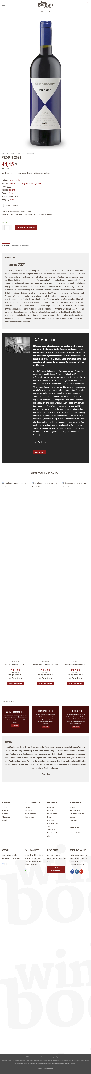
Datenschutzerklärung (47, 1057)
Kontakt (72, 807)
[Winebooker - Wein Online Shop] (45, 4)
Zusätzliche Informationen (20, 246)
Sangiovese (51, 820)
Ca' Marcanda (29, 153)
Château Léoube (30, 817)
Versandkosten (27, 173)
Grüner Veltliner (52, 814)
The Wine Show (75, 810)
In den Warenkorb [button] (45, 683)
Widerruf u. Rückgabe (77, 814)
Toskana (19, 153)
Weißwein (5, 810)
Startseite (5, 153)
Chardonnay (51, 807)
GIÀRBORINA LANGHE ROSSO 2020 (45, 664)
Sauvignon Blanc (52, 823)
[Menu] (3, 5)
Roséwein (5, 814)
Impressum (73, 820)
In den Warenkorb (26, 228)
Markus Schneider (30, 814)
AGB (27, 1057)
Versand (72, 817)
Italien (12, 153)
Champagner (29, 810)
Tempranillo (51, 830)
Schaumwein (6, 817)
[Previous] (5, 598)
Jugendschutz (60, 1057)
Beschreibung (6, 246)
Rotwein (4, 807)
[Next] (86, 598)
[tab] (6, 245)
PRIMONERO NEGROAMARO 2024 (75, 664)
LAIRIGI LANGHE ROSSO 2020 (15, 664)
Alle (48, 836)
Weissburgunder (52, 833)
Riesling (49, 817)
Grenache (50, 810)
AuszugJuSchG (71, 1063)
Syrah (49, 826)
